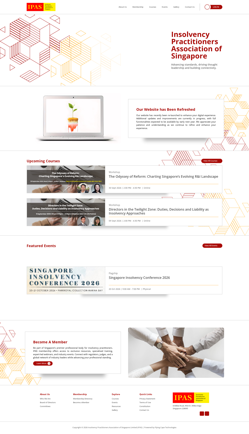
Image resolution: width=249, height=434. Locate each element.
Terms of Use (145, 402)
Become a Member (81, 402)
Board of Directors (48, 402)
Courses (152, 7)
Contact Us (190, 7)
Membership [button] (137, 7)
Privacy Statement (147, 398)
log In (216, 7)
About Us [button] (123, 7)
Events (165, 7)
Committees (45, 406)
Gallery (176, 7)
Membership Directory (82, 398)
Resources (116, 406)
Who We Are (45, 398)
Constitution (144, 406)
